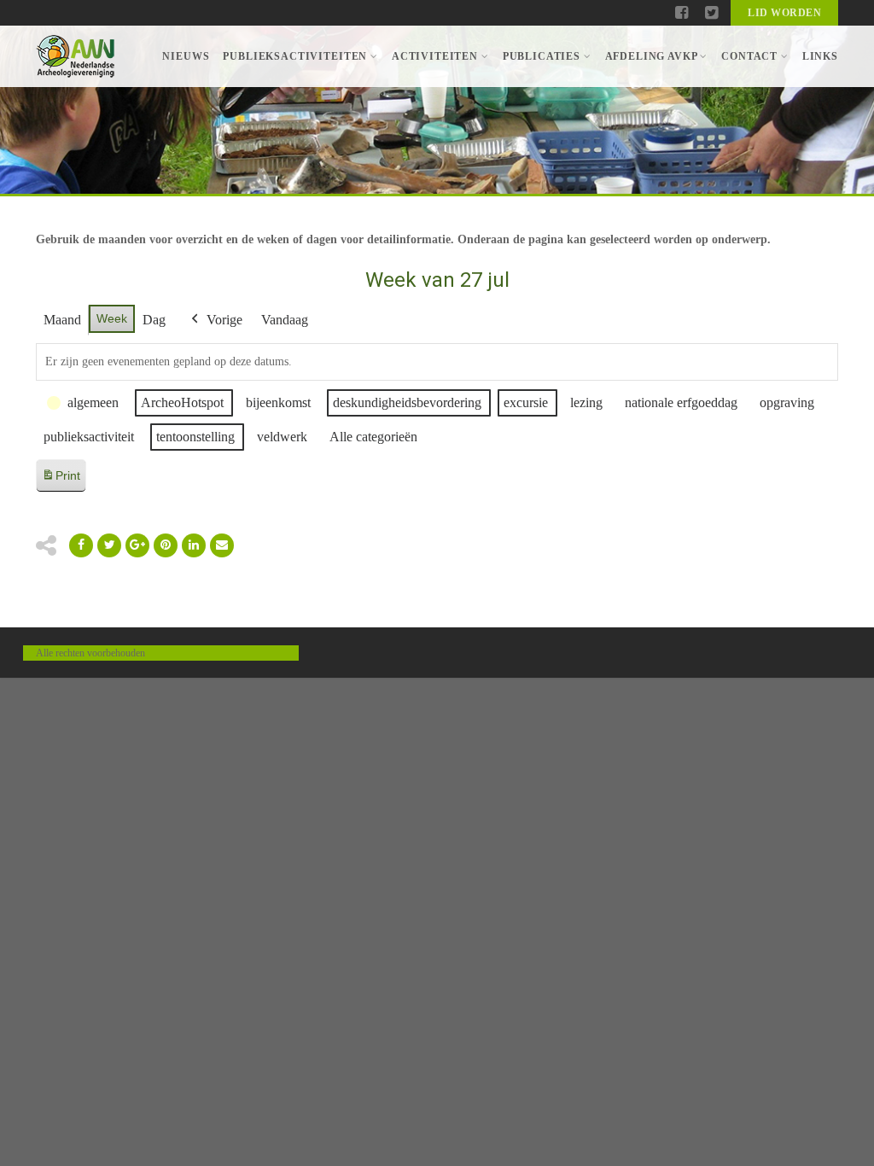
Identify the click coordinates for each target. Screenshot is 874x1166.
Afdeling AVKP (651, 56)
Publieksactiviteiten (295, 56)
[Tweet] (109, 545)
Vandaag (284, 319)
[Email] (194, 545)
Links (820, 56)
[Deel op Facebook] (81, 545)
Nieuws (185, 56)
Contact (749, 56)
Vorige (224, 319)
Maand (62, 319)
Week (111, 318)
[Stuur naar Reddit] (166, 545)
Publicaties (541, 56)
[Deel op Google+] (137, 545)
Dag (154, 319)
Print (60, 480)
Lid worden (784, 13)
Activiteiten (435, 56)
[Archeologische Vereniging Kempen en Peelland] (75, 56)
